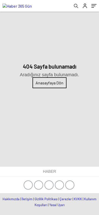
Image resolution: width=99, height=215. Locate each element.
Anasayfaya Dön (49, 82)
